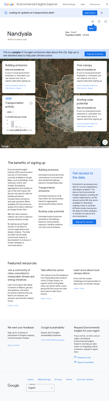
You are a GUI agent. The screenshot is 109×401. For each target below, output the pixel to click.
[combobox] (11, 112)
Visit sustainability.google (52, 340)
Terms (106, 147)
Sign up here (13, 345)
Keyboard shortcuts (74, 147)
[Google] (13, 386)
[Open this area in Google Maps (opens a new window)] (5, 146)
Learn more (13, 305)
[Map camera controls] (105, 142)
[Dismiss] (95, 28)
